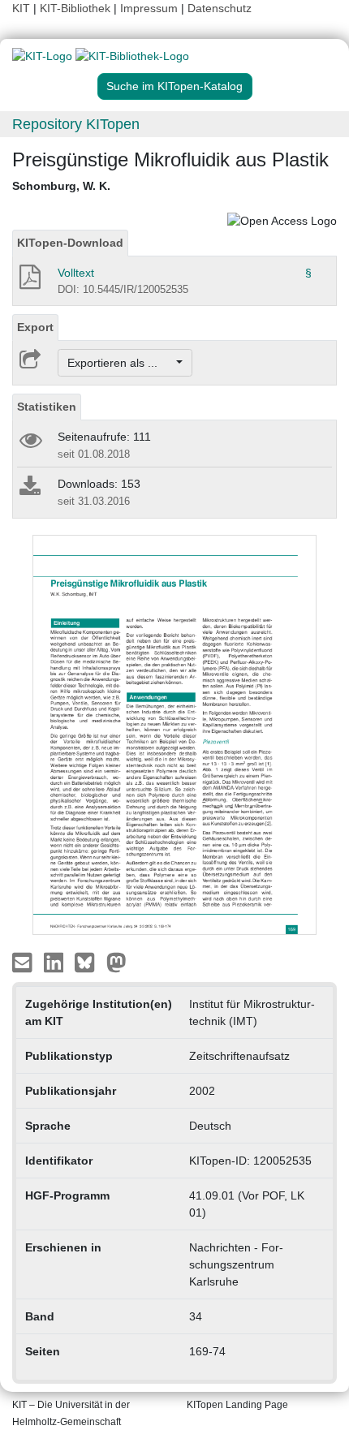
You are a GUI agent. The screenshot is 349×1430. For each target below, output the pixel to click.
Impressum (149, 8)
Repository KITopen (76, 124)
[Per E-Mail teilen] (24, 961)
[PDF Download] (29, 281)
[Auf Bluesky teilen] (89, 961)
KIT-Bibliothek (77, 8)
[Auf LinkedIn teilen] (55, 961)
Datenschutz (219, 8)
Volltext (76, 272)
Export (35, 327)
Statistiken (46, 406)
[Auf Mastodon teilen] (116, 961)
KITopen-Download (70, 242)
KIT (21, 8)
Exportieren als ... (120, 362)
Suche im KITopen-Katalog (174, 86)
